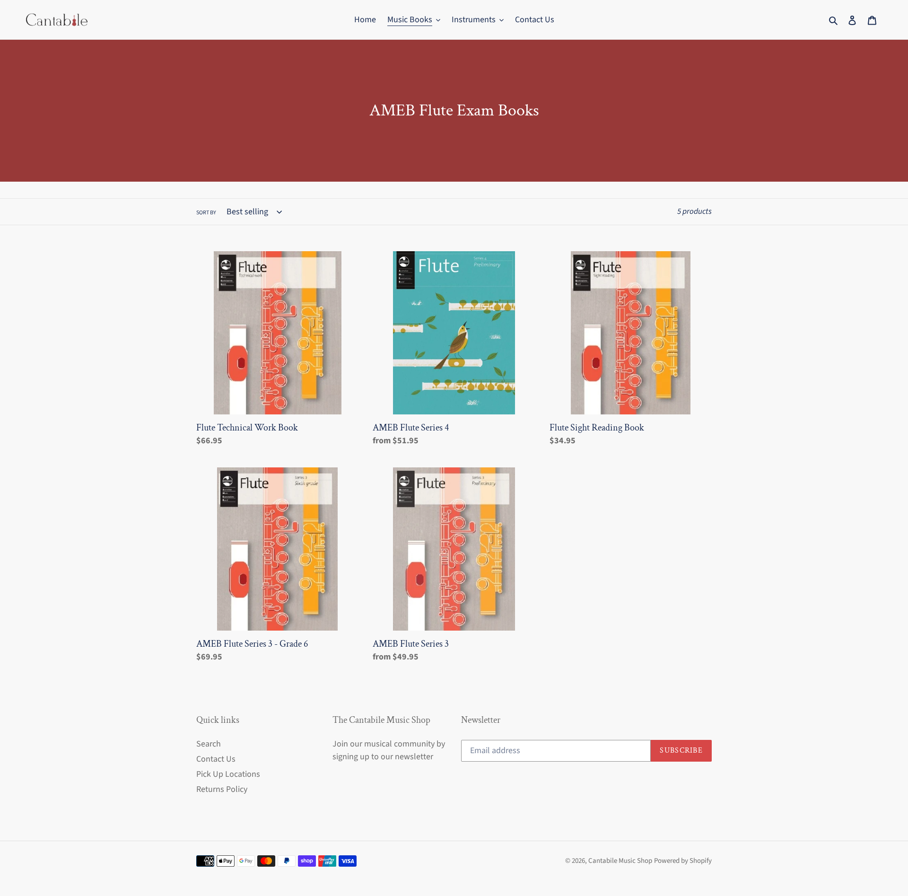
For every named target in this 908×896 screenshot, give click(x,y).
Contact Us (216, 759)
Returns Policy (221, 789)
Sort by (206, 213)
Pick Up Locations (228, 774)
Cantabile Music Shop (620, 861)
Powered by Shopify (683, 861)
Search (208, 744)
